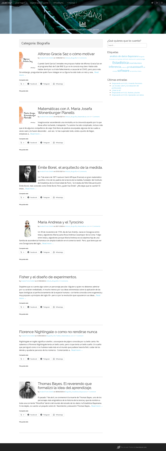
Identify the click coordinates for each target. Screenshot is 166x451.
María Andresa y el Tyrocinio (60, 222)
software (123, 71)
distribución (132, 59)
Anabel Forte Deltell (46, 58)
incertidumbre (135, 63)
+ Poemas (71, 3)
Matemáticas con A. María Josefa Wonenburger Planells (65, 111)
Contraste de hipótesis (115, 59)
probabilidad (134, 66)
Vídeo (139, 71)
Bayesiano (133, 56)
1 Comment (95, 117)
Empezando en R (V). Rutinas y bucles (126, 93)
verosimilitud (134, 71)
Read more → (36, 134)
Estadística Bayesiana (79, 392)
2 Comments (82, 58)
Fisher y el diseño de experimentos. (48, 277)
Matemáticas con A (84, 117)
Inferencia (115, 67)
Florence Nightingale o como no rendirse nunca (58, 332)
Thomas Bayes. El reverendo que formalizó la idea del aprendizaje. (65, 386)
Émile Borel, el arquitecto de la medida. (70, 167)
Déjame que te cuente (39, 3)
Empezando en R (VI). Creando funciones (127, 83)
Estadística (120, 62)
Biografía (74, 58)
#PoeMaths (58, 3)
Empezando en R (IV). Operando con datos (128, 95)
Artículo (67, 58)
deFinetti (125, 59)
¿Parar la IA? (116, 90)
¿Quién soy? (7, 3)
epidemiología (140, 59)
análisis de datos (118, 56)
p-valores (124, 67)
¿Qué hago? (20, 3)
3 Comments (64, 281)
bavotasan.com (141, 447)
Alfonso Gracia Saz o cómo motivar (66, 54)
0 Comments (82, 171)
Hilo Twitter (57, 336)
